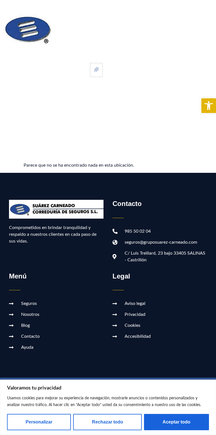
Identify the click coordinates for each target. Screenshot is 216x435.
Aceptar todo (176, 422)
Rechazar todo (107, 422)
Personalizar (39, 422)
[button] (208, 105)
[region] (108, 407)
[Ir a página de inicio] (30, 29)
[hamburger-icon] (96, 70)
